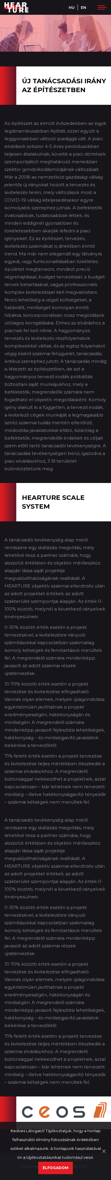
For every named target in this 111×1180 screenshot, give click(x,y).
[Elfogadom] (104, 1151)
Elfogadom (55, 1168)
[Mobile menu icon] (101, 7)
